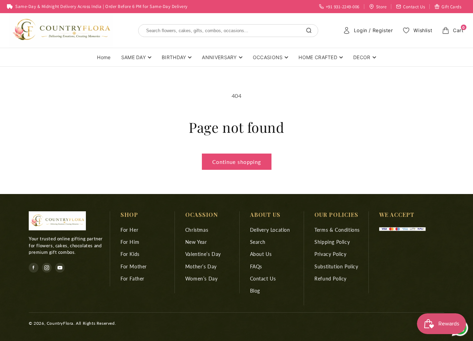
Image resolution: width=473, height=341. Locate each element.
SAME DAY (133, 57)
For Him (130, 242)
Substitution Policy (336, 266)
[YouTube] (60, 268)
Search (258, 242)
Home (103, 57)
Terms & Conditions (337, 230)
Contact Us (263, 279)
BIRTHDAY (174, 57)
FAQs (256, 266)
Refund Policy (330, 279)
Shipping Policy (332, 242)
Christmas (196, 230)
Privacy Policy (330, 254)
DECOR (362, 57)
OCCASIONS (268, 57)
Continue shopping (236, 162)
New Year (196, 242)
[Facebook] (33, 268)
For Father (132, 279)
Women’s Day (201, 279)
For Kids (130, 254)
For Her (129, 230)
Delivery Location (270, 230)
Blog (255, 291)
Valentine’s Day (203, 254)
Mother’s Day (201, 266)
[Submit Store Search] (309, 30)
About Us (261, 254)
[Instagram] (47, 268)
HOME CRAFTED (317, 57)
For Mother (134, 266)
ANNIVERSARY (219, 57)
